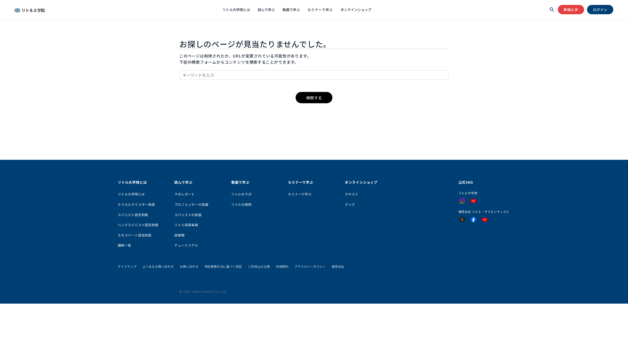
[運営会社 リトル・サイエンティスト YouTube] (484, 220)
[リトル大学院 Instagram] (462, 201)
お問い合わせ (189, 266)
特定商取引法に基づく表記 (223, 266)
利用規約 (282, 266)
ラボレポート (184, 194)
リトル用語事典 (186, 224)
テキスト (351, 194)
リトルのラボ (241, 194)
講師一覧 (124, 245)
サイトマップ (127, 266)
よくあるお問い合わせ (158, 266)
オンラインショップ (355, 9)
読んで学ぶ (266, 9)
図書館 (179, 235)
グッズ (350, 204)
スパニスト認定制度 (133, 214)
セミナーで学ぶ (320, 9)
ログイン (600, 9)
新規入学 (571, 9)
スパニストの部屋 (187, 214)
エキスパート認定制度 (135, 235)
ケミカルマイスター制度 (136, 204)
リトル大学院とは (236, 9)
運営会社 (338, 266)
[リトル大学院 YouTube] (473, 201)
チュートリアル (186, 245)
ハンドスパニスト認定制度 (138, 224)
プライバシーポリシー (310, 266)
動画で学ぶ (291, 9)
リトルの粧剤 (241, 204)
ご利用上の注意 (259, 266)
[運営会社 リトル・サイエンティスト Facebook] (473, 219)
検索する (314, 98)
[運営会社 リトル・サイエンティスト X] (462, 219)
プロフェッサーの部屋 (191, 204)
